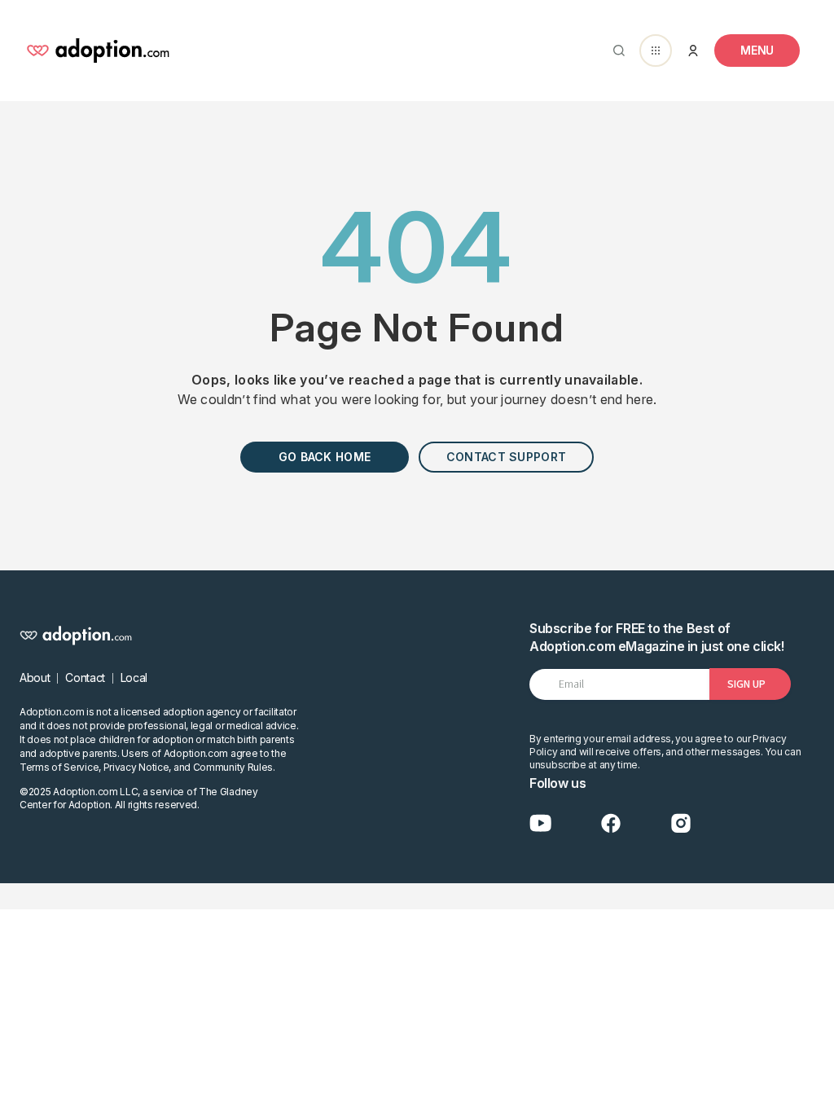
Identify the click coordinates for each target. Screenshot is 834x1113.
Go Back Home (325, 457)
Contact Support (506, 457)
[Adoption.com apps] (655, 50)
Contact (85, 677)
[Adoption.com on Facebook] (610, 823)
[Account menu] (693, 50)
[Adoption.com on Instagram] (680, 823)
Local (134, 677)
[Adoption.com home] (97, 50)
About (35, 677)
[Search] (616, 50)
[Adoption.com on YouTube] (540, 823)
